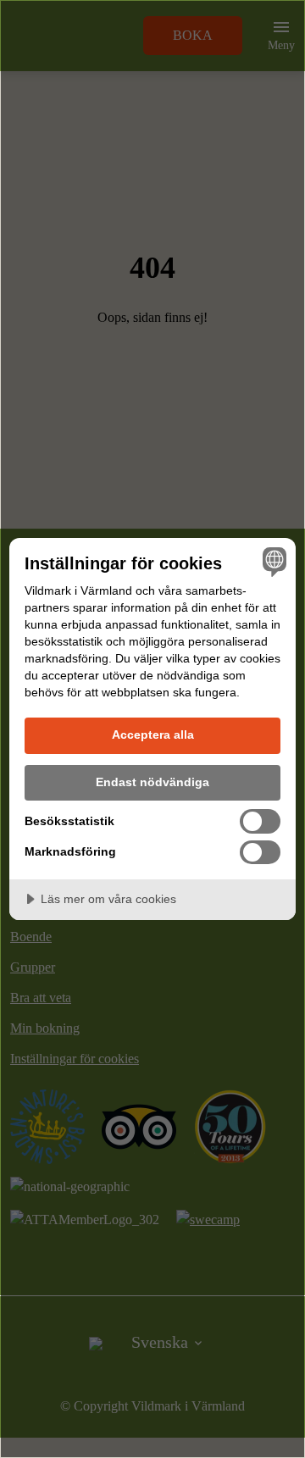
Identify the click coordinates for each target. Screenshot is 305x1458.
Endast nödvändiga (152, 782)
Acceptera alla (153, 734)
